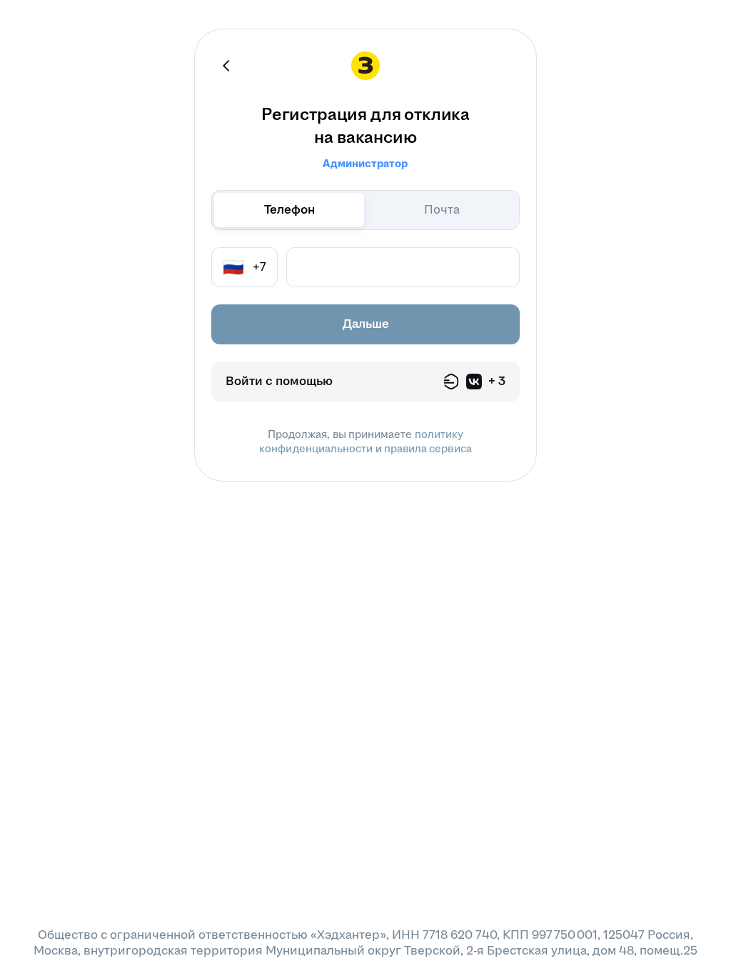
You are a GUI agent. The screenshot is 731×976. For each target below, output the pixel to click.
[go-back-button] (227, 65)
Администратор (365, 163)
